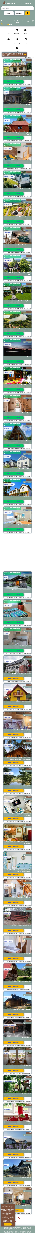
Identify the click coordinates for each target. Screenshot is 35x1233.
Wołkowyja (7, 204)
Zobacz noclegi (13, 678)
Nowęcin (7, 885)
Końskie (6, 120)
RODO (11, 1221)
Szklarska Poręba (9, 1025)
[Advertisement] (17, 553)
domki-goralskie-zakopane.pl (17, 3)
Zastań (6, 1137)
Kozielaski (7, 344)
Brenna (6, 288)
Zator (5, 1165)
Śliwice (6, 316)
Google (10, 1207)
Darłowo (6, 456)
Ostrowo (6, 857)
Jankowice (7, 1109)
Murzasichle (7, 260)
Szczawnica (7, 661)
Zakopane (7, 64)
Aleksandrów (8, 773)
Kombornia (7, 997)
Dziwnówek (7, 801)
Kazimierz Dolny (9, 1081)
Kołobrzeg (7, 512)
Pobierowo (7, 148)
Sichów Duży (8, 941)
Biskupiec (7, 913)
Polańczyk (7, 969)
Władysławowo (8, 176)
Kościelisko (7, 232)
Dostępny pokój (13, 81)
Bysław (6, 1053)
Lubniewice (7, 745)
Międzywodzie (8, 372)
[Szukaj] (27, 13)
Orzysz (6, 400)
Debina (6, 633)
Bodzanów (7, 605)
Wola (5, 577)
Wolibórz (6, 829)
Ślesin (6, 92)
